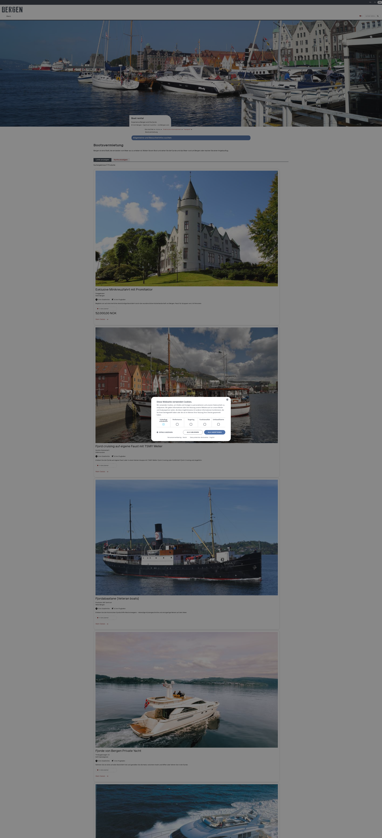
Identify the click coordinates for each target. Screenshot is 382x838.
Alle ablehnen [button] (193, 432)
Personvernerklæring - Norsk (177, 437)
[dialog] (191, 419)
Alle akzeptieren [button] (215, 432)
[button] (165, 432)
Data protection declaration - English (202, 437)
